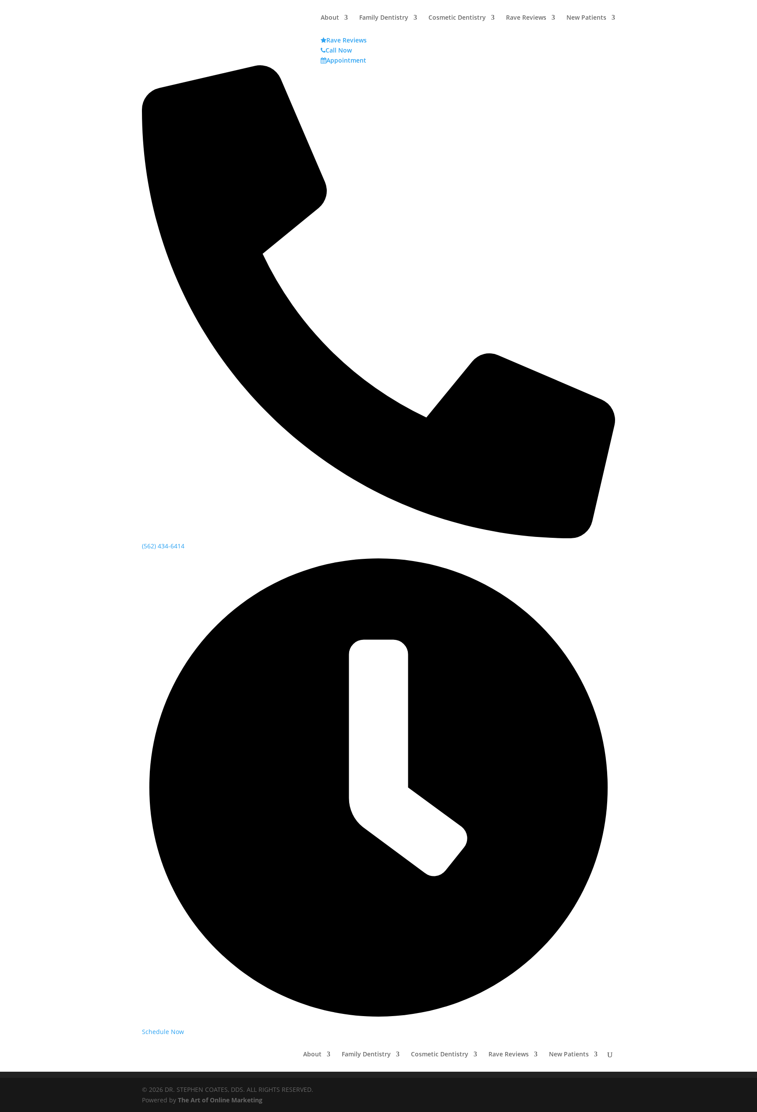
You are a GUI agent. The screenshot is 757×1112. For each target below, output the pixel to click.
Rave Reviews (508, 1054)
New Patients (569, 1054)
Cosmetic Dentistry (439, 1054)
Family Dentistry (366, 1054)
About (312, 1054)
